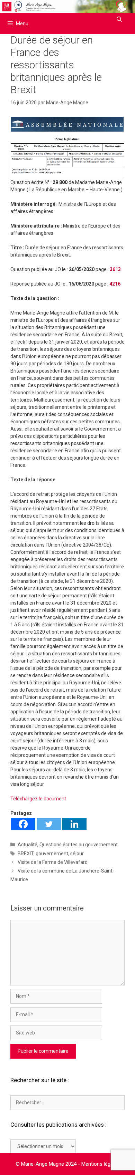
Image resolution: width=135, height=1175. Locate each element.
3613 (115, 269)
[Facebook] (23, 824)
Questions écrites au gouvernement (78, 844)
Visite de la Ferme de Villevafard (53, 862)
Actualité (27, 844)
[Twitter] (49, 824)
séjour (77, 853)
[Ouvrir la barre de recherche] (119, 19)
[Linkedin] (74, 824)
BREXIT (26, 853)
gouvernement (52, 853)
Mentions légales (100, 1164)
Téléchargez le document (38, 798)
